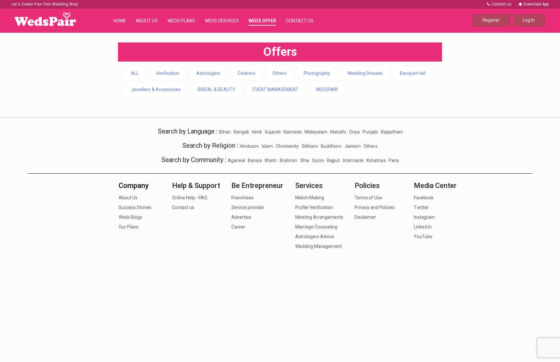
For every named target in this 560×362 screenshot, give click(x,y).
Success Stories (135, 207)
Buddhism (331, 146)
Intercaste (353, 160)
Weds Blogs (130, 217)
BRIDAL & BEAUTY (216, 89)
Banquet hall (413, 73)
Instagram (424, 217)
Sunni (318, 160)
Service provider (247, 207)
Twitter (421, 207)
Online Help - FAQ (189, 197)
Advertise (241, 217)
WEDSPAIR (327, 89)
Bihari (225, 131)
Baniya (255, 160)
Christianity (287, 146)
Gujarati (273, 131)
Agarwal (236, 160)
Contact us (501, 4)
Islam (267, 146)
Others (279, 73)
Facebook (424, 197)
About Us (147, 20)
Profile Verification (314, 207)
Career (238, 226)
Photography (317, 73)
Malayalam (316, 131)
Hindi (257, 131)
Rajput (333, 160)
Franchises (242, 197)
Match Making (309, 197)
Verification (167, 73)
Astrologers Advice (314, 236)
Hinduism (249, 146)
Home (119, 20)
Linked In (423, 226)
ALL (135, 73)
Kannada (293, 131)
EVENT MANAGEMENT (275, 89)
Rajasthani (391, 131)
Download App (536, 4)
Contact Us (299, 20)
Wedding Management (318, 246)
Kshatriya (376, 160)
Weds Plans (181, 20)
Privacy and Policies (375, 207)
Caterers (246, 73)
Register (491, 20)
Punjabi (370, 131)
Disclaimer (365, 217)
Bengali (241, 131)
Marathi (338, 131)
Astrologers (208, 73)
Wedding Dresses (365, 73)
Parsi (394, 160)
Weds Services (222, 20)
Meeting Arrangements (319, 217)
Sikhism (310, 146)
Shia (304, 160)
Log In (529, 20)
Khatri (271, 160)
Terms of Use (368, 197)
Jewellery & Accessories (156, 89)
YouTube (423, 236)
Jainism (352, 146)
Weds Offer (262, 20)
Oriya (354, 131)
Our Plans (128, 226)
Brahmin (288, 160)
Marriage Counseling (316, 226)
